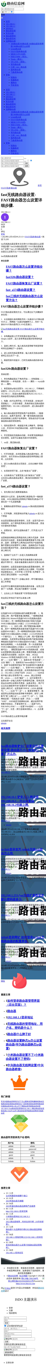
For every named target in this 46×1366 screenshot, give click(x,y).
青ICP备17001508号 (30, 1278)
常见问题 (4, 1101)
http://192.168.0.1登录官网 (16, 1211)
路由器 (11, 1011)
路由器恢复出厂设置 (19, 1104)
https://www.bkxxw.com (25, 1284)
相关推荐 (5, 728)
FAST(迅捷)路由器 (9, 188)
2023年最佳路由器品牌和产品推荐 (20, 1206)
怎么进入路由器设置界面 (20, 1111)
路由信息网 (13, 1276)
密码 (22, 1108)
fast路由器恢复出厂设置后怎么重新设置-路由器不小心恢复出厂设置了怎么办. (22, 750)
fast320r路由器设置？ (20, 277)
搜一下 (4, 12)
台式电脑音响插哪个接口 (16, 1196)
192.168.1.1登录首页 (14, 1253)
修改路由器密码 (33, 1104)
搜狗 (26, 166)
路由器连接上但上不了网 (13, 1106)
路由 (40, 1101)
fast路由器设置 (14, 1108)
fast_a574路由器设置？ (20, 289)
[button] (23, 15)
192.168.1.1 (28, 1108)
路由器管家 (27, 1106)
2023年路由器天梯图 (15, 1201)
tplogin (24, 506)
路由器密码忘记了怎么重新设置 (20, 1101)
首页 (40, 185)
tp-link (8, 1111)
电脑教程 (35, 1101)
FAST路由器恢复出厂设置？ (24, 283)
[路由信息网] (13, 6)
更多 (3, 234)
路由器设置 (36, 1106)
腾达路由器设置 (38, 1108)
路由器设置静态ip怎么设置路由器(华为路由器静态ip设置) (24, 1044)
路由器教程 (34, 1111)
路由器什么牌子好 (19, 1034)
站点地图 (23, 1276)
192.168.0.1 (5, 1108)
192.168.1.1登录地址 (20, 1017)
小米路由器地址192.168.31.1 (18, 1216)
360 (26, 163)
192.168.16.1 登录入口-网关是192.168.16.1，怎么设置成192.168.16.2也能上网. (20, 800)
